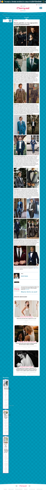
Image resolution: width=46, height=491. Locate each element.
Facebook (27, 289)
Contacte (5, 489)
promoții (23, 10)
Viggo (34, 267)
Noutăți (23, 6)
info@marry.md (39, 489)
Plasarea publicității (18, 489)
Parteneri (25, 489)
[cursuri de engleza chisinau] (23, 1)
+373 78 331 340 (32, 489)
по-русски (40, 4)
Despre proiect (11, 489)
